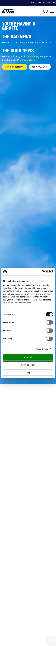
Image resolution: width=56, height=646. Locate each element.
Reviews (51, 3)
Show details (42, 349)
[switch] (49, 322)
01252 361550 (27, 60)
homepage (35, 56)
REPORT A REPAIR (36, 3)
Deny (28, 372)
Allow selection (28, 365)
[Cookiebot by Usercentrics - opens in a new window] (41, 272)
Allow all (28, 357)
